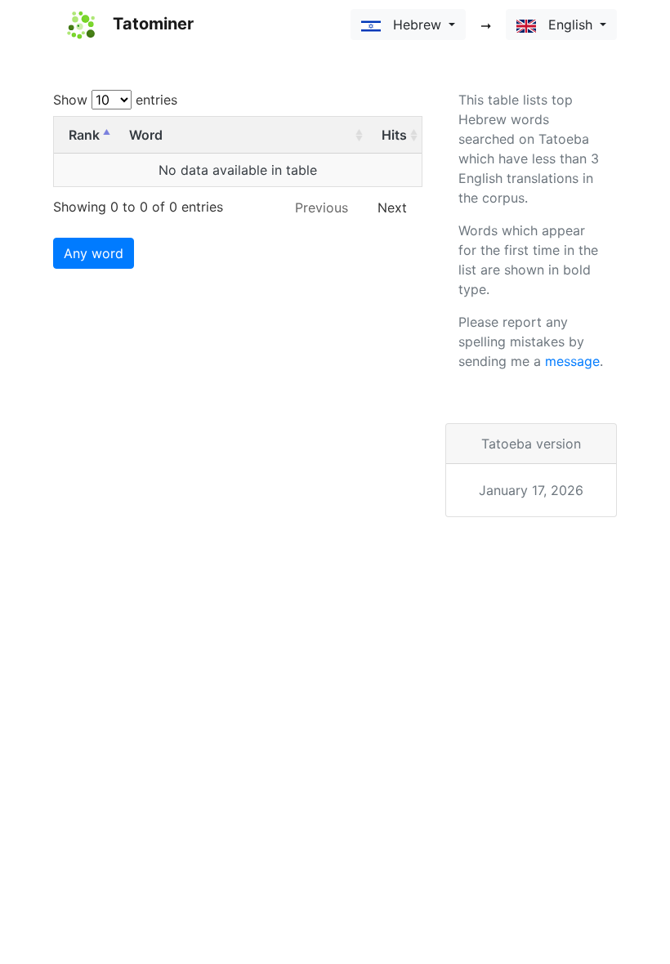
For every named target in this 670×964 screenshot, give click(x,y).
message (572, 361)
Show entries (115, 99)
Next (392, 207)
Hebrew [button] (413, 24)
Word (146, 135)
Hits (394, 135)
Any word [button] (93, 253)
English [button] (566, 24)
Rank (84, 135)
